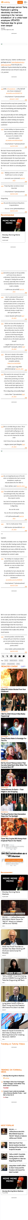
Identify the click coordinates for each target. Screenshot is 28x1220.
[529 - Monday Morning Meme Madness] (14, 1182)
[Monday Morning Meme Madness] (13, 224)
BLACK (6, 660)
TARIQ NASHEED (10, 664)
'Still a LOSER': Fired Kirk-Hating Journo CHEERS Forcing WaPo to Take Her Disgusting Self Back (14, 978)
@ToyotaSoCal (11, 89)
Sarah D (3, 28)
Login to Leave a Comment (14, 860)
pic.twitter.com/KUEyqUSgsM (14, 140)
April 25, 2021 (14, 146)
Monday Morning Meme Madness (13, 1076)
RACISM (21, 660)
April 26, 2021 (14, 194)
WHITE (18, 664)
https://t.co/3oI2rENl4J (14, 363)
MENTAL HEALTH (13, 660)
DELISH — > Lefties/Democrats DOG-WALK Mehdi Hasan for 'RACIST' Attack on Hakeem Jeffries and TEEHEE (18, 1134)
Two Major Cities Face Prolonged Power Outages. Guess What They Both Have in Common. (14, 1083)
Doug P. (4, 955)
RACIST (3, 664)
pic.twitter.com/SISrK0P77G (14, 93)
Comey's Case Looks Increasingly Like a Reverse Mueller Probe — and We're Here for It (14, 1093)
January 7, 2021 (14, 99)
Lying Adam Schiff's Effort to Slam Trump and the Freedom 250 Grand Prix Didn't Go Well (13, 1006)
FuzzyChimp (5, 240)
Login (20, 2)
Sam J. (3, 926)
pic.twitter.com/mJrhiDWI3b (14, 580)
